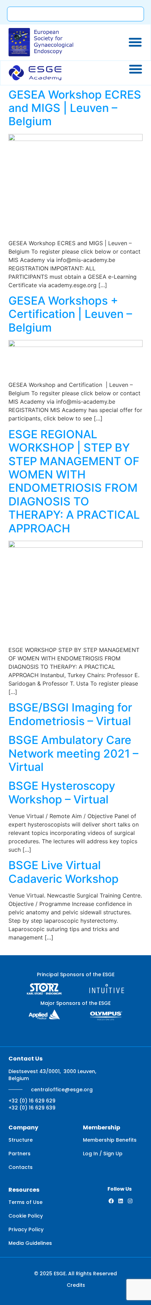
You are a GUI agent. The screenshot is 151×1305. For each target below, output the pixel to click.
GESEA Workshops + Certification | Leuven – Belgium (70, 314)
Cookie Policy (25, 1215)
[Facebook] (111, 1201)
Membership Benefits (110, 1139)
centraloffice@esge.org (62, 1089)
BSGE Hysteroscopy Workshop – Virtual (61, 792)
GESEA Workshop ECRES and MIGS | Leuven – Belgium (74, 108)
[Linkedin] (120, 1201)
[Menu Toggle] (135, 42)
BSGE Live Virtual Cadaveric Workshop (63, 871)
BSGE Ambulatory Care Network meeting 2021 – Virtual (73, 753)
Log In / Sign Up (103, 1153)
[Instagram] (130, 1201)
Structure (20, 1139)
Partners (19, 1153)
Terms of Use (25, 1202)
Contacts (20, 1167)
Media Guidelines (30, 1243)
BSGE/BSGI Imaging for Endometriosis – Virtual (70, 714)
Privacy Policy (26, 1229)
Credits (76, 1285)
